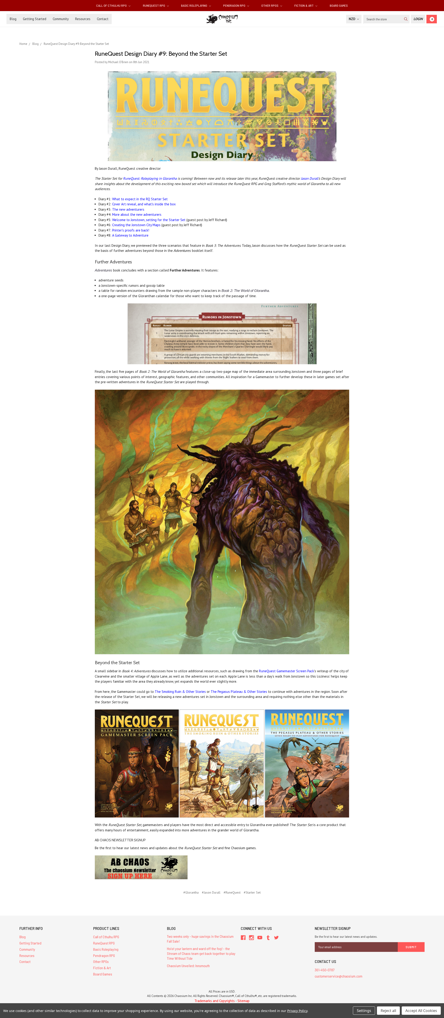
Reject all (388, 1010)
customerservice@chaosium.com (338, 976)
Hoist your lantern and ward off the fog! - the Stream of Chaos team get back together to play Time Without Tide (201, 953)
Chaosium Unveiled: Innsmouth (188, 965)
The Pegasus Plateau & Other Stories (239, 691)
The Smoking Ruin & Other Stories (180, 691)
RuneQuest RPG (154, 5)
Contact (102, 19)
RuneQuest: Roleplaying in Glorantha (150, 178)
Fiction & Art (304, 5)
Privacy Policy (297, 1011)
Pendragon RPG (234, 5)
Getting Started (34, 19)
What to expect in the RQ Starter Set (140, 199)
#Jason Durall (211, 892)
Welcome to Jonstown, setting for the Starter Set (148, 220)
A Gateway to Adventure (130, 235)
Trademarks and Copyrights (214, 1001)
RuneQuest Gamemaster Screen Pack (286, 671)
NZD (352, 19)
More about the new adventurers (136, 214)
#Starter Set (252, 892)
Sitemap (243, 1001)
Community (61, 19)
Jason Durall (309, 178)
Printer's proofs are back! (130, 230)
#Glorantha (191, 892)
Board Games (339, 5)
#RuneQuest (232, 892)
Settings (364, 1010)
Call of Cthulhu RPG (111, 5)
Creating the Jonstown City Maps (136, 225)
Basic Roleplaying (194, 5)
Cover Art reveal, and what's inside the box (144, 204)
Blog (13, 19)
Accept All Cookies (421, 1010)
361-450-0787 (325, 970)
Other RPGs (270, 5)
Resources (82, 19)
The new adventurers (128, 209)
